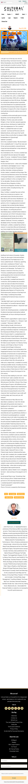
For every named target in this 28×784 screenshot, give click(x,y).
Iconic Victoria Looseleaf (10, 49)
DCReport (14, 740)
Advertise (14, 715)
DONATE (17, 14)
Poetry (19, 33)
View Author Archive (14, 522)
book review (21, 494)
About (23, 14)
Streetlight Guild (14, 751)
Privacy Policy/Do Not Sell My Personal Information (14, 781)
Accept (14, 778)
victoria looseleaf (19, 497)
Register (24, 1)
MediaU (14, 742)
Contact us (14, 718)
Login (20, 1)
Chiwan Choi (4, 21)
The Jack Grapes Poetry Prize (14, 722)
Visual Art (11, 37)
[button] (14, 52)
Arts (6, 494)
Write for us (14, 720)
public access (9, 497)
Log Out (3, 18)
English (4, 2)
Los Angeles (12, 494)
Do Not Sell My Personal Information (14, 731)
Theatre (4, 33)
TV (9, 33)
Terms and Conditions (14, 726)
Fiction (13, 33)
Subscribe (14, 724)
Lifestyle (5, 37)
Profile (22, 18)
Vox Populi (14, 746)
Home (3, 14)
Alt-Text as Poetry (14, 749)
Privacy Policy (14, 729)
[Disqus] (14, 620)
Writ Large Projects (14, 744)
